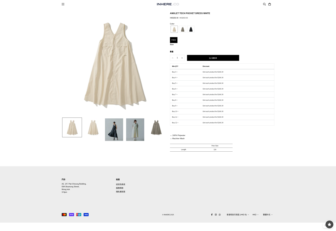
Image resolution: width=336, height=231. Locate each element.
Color (172, 24)
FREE (173, 40)
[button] (269, 4)
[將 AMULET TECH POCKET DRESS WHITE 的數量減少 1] (172, 58)
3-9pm (64, 192)
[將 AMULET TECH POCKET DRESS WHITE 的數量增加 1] (182, 58)
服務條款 (119, 188)
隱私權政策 (120, 192)
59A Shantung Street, (70, 187)
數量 (171, 52)
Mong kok (66, 189)
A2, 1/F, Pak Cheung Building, (74, 184)
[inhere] (168, 4)
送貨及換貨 (120, 184)
